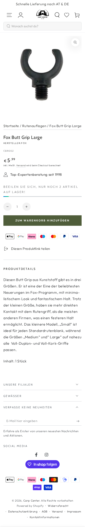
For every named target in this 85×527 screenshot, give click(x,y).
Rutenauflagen (34, 126)
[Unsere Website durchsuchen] (57, 15)
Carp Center (31, 500)
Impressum (74, 511)
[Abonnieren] (79, 421)
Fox (24, 143)
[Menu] (9, 15)
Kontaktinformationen (45, 517)
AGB (45, 511)
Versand (21, 165)
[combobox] (42, 26)
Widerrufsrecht (58, 505)
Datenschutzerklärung (23, 511)
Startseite (11, 126)
